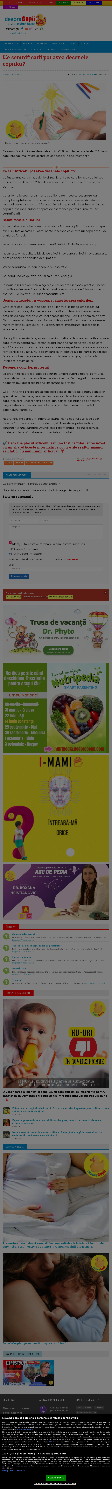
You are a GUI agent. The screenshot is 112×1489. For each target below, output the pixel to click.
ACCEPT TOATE (56, 1478)
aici (50, 1442)
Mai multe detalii (25, 1430)
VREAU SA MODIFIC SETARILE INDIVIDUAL (55, 1483)
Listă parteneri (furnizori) (14, 1471)
